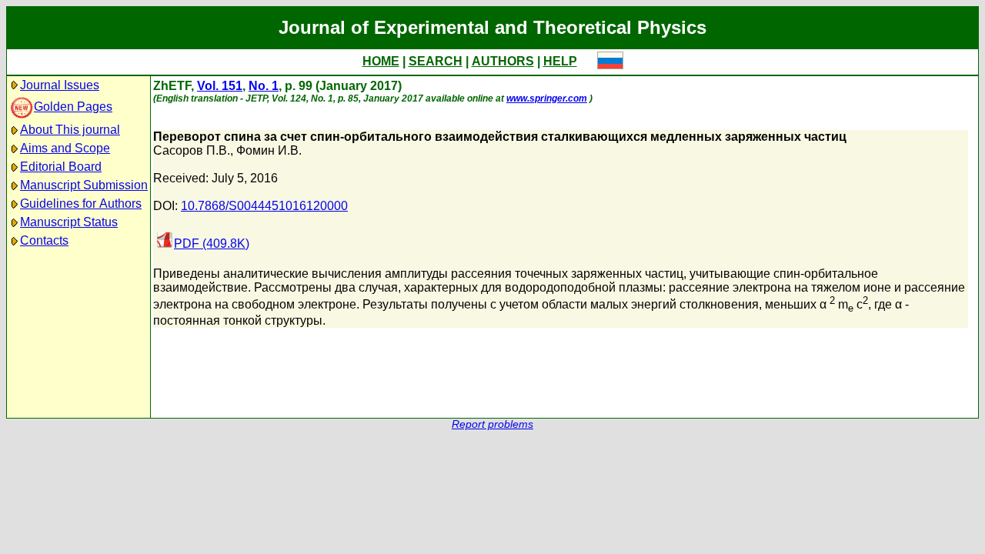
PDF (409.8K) (211, 243)
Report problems (492, 424)
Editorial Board (61, 166)
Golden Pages (73, 106)
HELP (560, 61)
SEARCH (435, 61)
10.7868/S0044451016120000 (264, 205)
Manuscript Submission (84, 185)
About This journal (70, 129)
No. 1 (264, 85)
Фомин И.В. (269, 150)
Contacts (44, 240)
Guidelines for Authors (81, 203)
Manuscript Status (69, 222)
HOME (380, 61)
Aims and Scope (65, 148)
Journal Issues (59, 85)
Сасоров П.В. (191, 150)
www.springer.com (546, 98)
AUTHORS (503, 61)
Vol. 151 (219, 85)
